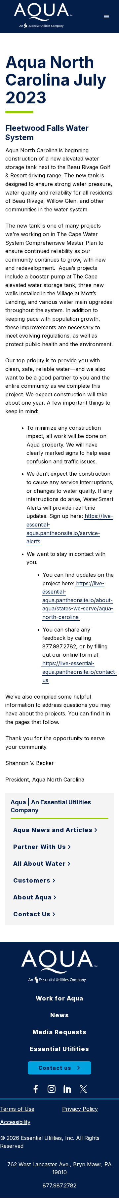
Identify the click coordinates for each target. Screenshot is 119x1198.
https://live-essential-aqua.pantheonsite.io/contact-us (79, 671)
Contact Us (32, 914)
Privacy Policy (80, 1109)
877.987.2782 (59, 1185)
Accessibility (15, 1122)
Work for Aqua (59, 998)
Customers (32, 880)
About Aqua (32, 897)
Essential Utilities (59, 1048)
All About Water (39, 863)
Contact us (54, 1068)
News (59, 1015)
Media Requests (59, 1032)
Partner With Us (39, 846)
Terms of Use (17, 1109)
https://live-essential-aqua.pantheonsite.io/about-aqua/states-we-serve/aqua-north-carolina (77, 600)
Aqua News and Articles (53, 829)
